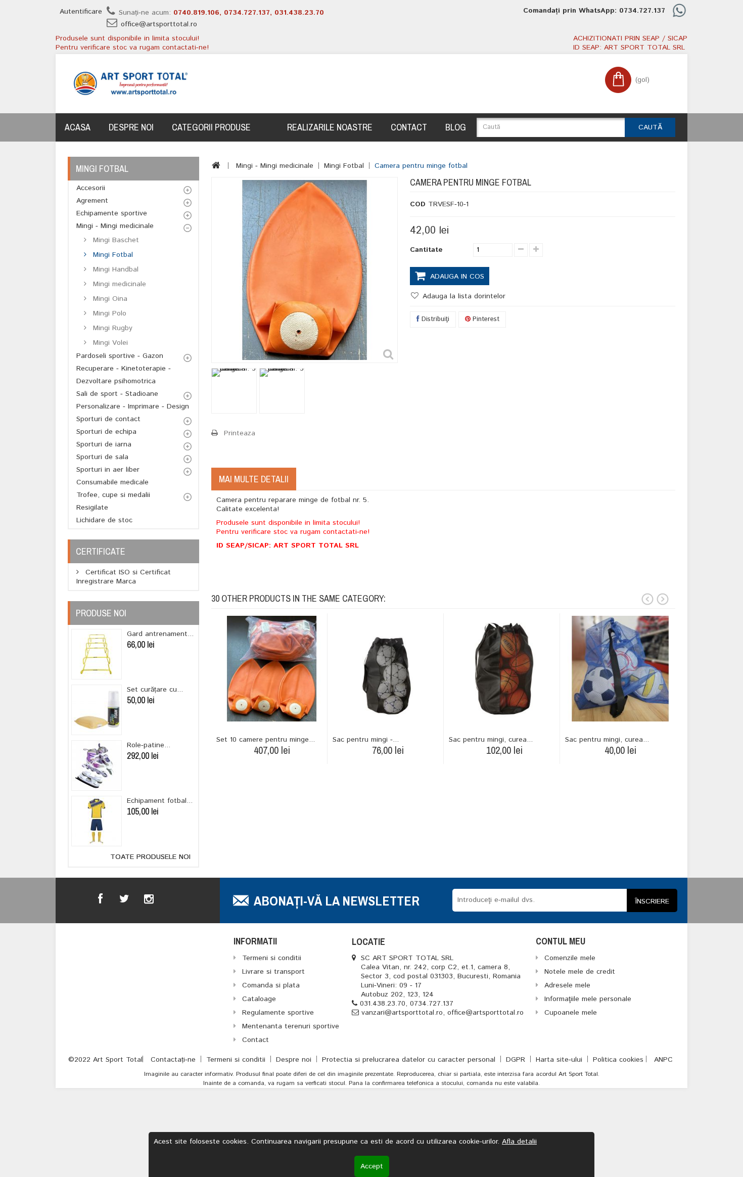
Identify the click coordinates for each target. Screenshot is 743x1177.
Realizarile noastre (330, 127)
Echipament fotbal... (160, 801)
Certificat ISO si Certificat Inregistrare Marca (123, 576)
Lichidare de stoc (104, 520)
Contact (409, 127)
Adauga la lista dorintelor (462, 296)
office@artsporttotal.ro (159, 24)
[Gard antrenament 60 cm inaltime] (96, 654)
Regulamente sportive (278, 1013)
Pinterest (485, 319)
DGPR (517, 1060)
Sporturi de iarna (103, 444)
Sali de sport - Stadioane (117, 394)
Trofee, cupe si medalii (113, 495)
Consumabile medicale (112, 482)
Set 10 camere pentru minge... (265, 740)
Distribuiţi (434, 319)
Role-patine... (148, 745)
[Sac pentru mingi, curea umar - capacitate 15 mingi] (504, 668)
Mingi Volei (109, 343)
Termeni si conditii (237, 1060)
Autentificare (81, 12)
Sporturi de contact (108, 419)
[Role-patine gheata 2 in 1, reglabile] (96, 765)
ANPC (663, 1060)
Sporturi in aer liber (108, 470)
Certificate (100, 551)
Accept (371, 1166)
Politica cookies (618, 1060)
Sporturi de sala (102, 457)
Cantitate (426, 249)
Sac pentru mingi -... (366, 740)
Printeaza (239, 433)
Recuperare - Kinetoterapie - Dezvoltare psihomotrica (123, 375)
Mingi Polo (108, 313)
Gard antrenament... (160, 634)
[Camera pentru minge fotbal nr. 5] (234, 391)
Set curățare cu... (155, 690)
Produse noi (101, 613)
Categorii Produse (211, 127)
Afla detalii (519, 1142)
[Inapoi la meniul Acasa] (216, 165)
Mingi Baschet (114, 240)
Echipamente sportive (111, 213)
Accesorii (90, 188)
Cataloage (259, 999)
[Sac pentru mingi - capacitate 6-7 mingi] (388, 668)
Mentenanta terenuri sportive (290, 1026)
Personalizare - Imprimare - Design (132, 406)
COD (418, 204)
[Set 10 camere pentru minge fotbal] (271, 668)
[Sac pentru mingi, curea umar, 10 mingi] (620, 668)
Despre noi (131, 127)
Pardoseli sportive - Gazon (119, 356)
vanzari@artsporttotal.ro (402, 1013)
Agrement (92, 201)
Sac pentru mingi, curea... (491, 740)
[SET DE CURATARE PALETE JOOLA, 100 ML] (96, 710)
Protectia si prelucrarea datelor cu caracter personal (410, 1060)
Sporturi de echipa (106, 432)
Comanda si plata (271, 985)
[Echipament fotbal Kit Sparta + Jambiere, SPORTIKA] (96, 821)
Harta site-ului (560, 1060)
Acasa (77, 127)
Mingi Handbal (114, 269)
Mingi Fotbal (111, 255)
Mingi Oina (108, 299)
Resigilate (92, 508)
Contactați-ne (174, 1060)
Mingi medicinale (118, 284)
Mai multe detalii (254, 479)
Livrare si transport (273, 972)
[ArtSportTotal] (131, 84)
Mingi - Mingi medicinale (115, 226)
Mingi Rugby (111, 328)
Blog (455, 127)
